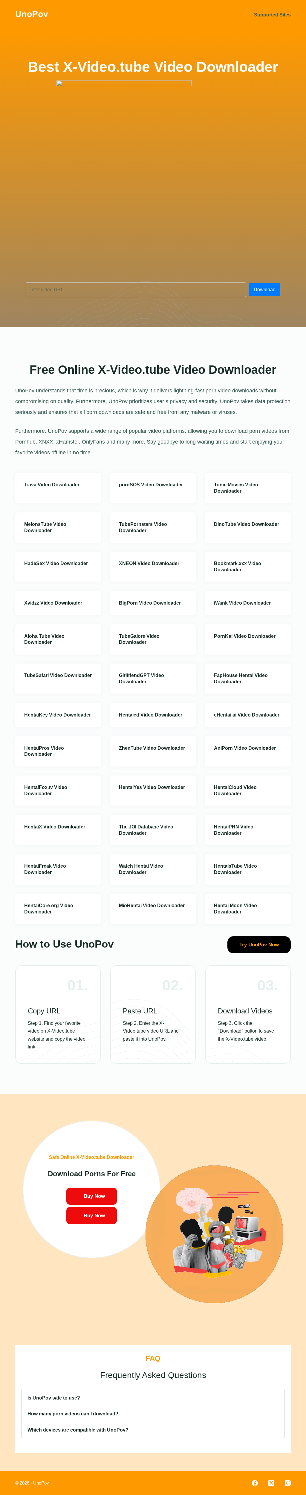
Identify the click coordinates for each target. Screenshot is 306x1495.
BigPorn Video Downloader (150, 602)
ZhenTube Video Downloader (152, 748)
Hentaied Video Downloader (150, 714)
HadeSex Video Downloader (56, 563)
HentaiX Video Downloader (54, 826)
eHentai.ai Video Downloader (246, 714)
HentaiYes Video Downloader (152, 787)
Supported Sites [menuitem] (272, 14)
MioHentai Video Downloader (152, 905)
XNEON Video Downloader (149, 563)
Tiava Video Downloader (51, 484)
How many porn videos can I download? (72, 1413)
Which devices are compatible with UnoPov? (77, 1429)
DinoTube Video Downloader (246, 524)
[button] (153, 1398)
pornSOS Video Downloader (151, 484)
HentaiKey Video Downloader (57, 714)
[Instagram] (288, 1483)
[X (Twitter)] (271, 1483)
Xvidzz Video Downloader (53, 602)
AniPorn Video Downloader (245, 748)
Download (265, 289)
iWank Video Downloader (242, 602)
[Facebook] (255, 1483)
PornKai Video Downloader (245, 636)
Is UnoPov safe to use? (53, 1397)
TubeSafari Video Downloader (58, 675)
